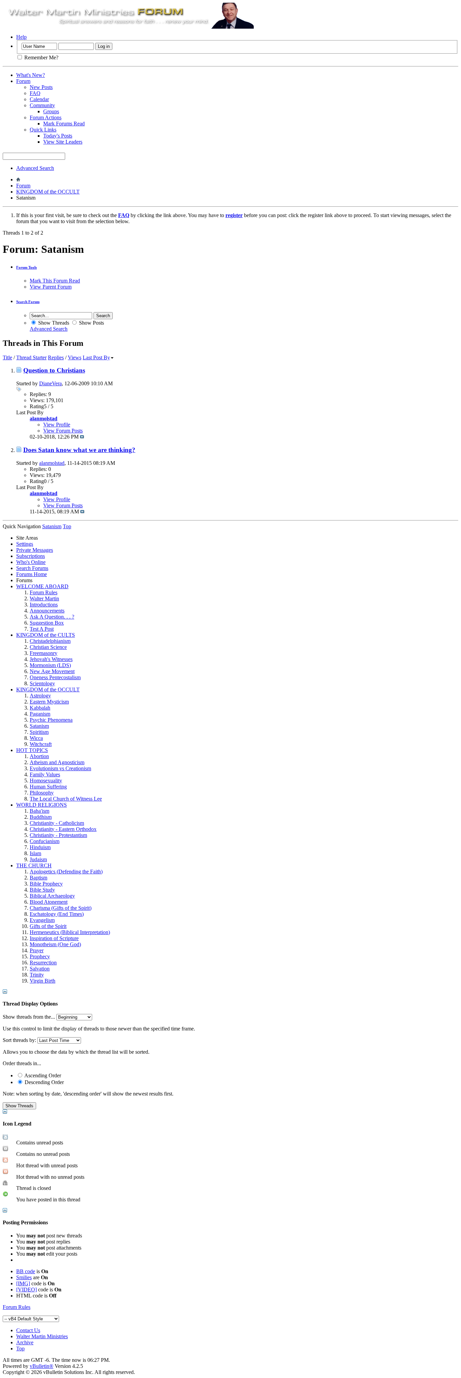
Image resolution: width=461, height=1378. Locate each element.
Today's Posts (57, 136)
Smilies (24, 1277)
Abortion (39, 756)
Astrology (40, 695)
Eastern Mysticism (49, 702)
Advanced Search (35, 168)
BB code (25, 1271)
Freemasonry (43, 653)
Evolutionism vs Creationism (60, 768)
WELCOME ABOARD (42, 586)
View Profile (56, 424)
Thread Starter (31, 357)
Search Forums (32, 568)
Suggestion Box (47, 623)
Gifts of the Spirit (48, 926)
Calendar (39, 99)
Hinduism (40, 847)
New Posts (41, 87)
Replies (56, 357)
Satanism (39, 726)
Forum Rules (43, 592)
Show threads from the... (29, 1017)
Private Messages (34, 550)
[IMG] (23, 1283)
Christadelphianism (50, 641)
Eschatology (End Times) (57, 914)
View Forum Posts (63, 430)
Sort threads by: (19, 1040)
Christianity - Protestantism (58, 835)
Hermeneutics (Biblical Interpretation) (70, 932)
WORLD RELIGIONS (41, 805)
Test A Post (42, 629)
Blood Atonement (48, 902)
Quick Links (43, 129)
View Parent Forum (51, 287)
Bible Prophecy (46, 884)
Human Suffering (48, 786)
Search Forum (27, 302)
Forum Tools (26, 267)
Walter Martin (44, 598)
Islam (35, 853)
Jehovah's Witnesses (51, 659)
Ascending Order (42, 1075)
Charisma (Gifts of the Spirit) (60, 908)
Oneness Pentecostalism (55, 677)
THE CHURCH (34, 865)
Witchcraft (41, 744)
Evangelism (42, 920)
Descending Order (43, 1082)
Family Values (45, 774)
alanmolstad (51, 463)
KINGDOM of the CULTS (45, 635)
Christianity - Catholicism (57, 823)
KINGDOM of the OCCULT (48, 191)
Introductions (44, 604)
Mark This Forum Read (55, 280)
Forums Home (31, 574)
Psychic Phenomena (51, 720)
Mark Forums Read (64, 123)
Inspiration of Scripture (54, 938)
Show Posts (91, 323)
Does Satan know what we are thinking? (79, 449)
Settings (24, 544)
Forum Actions (45, 117)
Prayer (37, 950)
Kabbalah (40, 708)
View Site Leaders (62, 142)
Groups (51, 111)
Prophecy (40, 956)
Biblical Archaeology (52, 896)
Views (74, 357)
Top (67, 526)
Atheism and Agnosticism (57, 762)
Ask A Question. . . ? (52, 617)
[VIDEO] (26, 1289)
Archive (24, 1342)
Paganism (40, 714)
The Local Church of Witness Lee (66, 799)
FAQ (35, 93)
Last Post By (96, 357)
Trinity (37, 975)
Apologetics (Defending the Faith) (66, 871)
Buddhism (41, 817)
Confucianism (44, 841)
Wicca (36, 738)
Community (42, 105)
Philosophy (42, 793)
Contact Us (28, 1330)
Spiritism (39, 732)
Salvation (40, 968)
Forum (23, 81)
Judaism (38, 859)
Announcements (47, 610)
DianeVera (50, 383)
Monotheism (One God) (55, 944)
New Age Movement (52, 671)
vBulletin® (41, 1366)
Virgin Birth (42, 981)
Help (21, 37)
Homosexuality (46, 780)
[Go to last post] (82, 437)
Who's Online (31, 562)
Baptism (38, 877)
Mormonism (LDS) (50, 665)
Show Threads (53, 323)
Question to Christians (54, 370)
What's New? (30, 75)
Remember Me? (40, 57)
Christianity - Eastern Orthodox (63, 829)
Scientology (42, 683)
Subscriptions (30, 556)
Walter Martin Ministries (42, 1336)
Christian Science (48, 647)
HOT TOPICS (32, 750)
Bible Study (42, 890)
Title (7, 357)
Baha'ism (39, 811)
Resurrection (43, 962)
